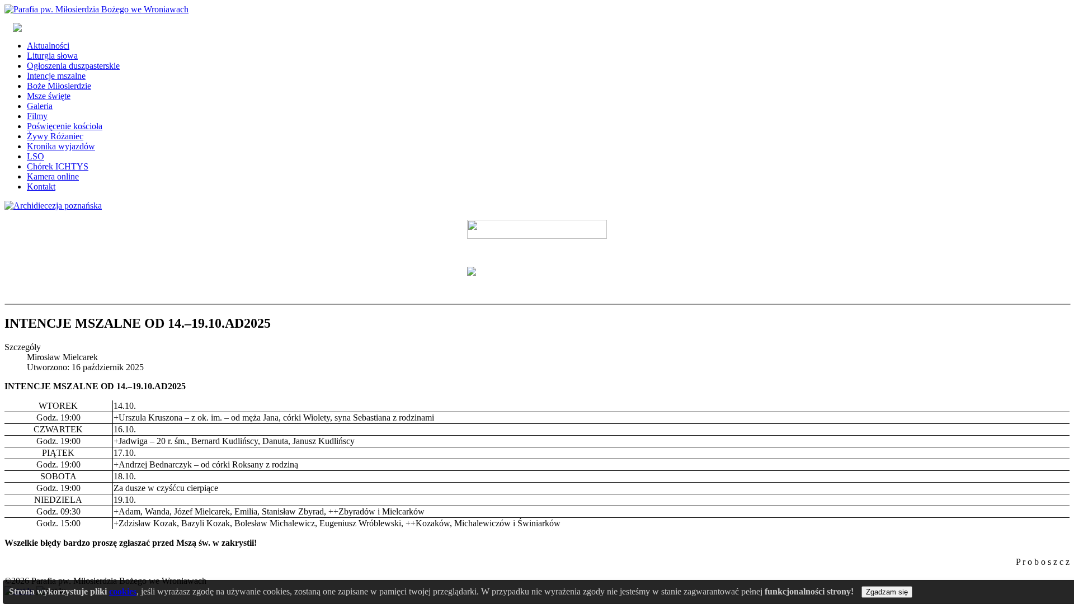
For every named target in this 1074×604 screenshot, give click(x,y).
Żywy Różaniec (55, 136)
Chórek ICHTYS (57, 166)
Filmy (37, 116)
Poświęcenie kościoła (64, 126)
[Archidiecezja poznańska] (53, 205)
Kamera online (53, 176)
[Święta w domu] (537, 229)
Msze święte (48, 96)
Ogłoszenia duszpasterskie (73, 65)
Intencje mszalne (56, 76)
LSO (35, 156)
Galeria (40, 106)
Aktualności (48, 45)
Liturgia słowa (52, 55)
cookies (122, 591)
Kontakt (41, 186)
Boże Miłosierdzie (59, 86)
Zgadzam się (887, 592)
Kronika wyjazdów (61, 146)
